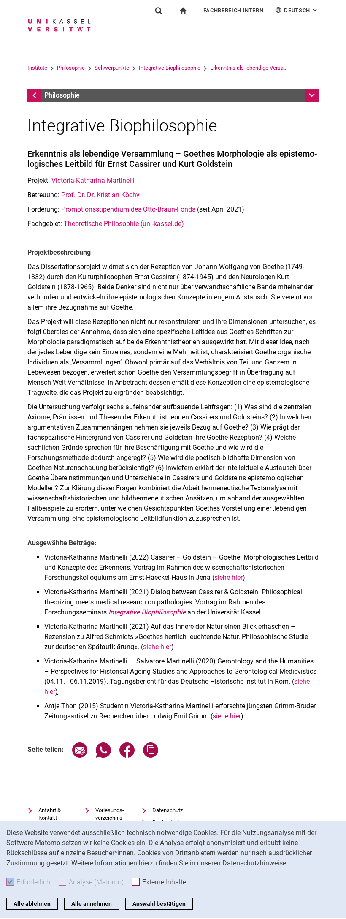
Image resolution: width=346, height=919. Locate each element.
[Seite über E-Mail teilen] (79, 755)
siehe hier (228, 578)
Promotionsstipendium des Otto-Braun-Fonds (128, 209)
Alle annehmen (91, 903)
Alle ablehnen (32, 903)
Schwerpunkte (112, 68)
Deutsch (301, 10)
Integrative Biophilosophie (169, 68)
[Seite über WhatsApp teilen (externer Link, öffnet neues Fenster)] (103, 755)
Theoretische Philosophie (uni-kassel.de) (124, 224)
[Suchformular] (158, 10)
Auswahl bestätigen (159, 903)
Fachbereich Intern (233, 10)
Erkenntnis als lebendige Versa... (248, 68)
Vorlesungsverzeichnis (109, 814)
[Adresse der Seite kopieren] (150, 755)
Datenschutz (167, 810)
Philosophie (71, 68)
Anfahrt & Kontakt (49, 814)
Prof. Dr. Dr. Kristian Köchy (101, 195)
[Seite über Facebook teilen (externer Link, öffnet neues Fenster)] (127, 755)
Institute (37, 68)
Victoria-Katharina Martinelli (93, 181)
